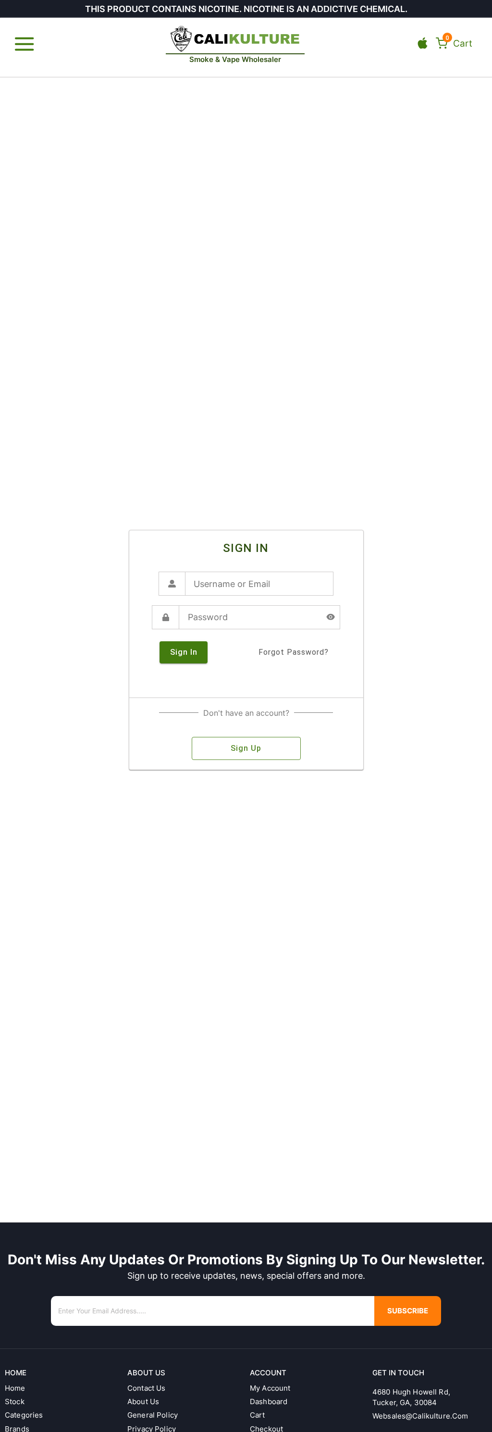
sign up (246, 748)
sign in (183, 652)
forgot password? (293, 652)
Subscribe (407, 1311)
